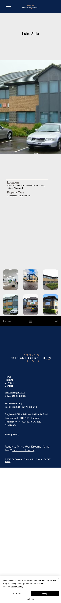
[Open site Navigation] (8, 6)
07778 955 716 (29, 407)
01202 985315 (19, 396)
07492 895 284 (12, 407)
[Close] (57, 580)
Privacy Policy (12, 434)
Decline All (16, 593)
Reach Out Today (23, 450)
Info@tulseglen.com (15, 392)
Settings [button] (30, 598)
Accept (45, 593)
